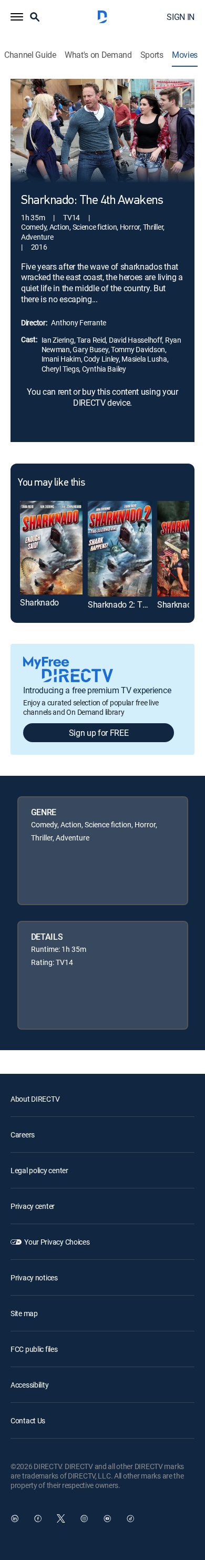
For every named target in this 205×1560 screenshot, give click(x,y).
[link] (51, 547)
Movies (185, 54)
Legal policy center (39, 1170)
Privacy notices (34, 1277)
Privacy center (33, 1206)
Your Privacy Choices (56, 1242)
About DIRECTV (35, 1099)
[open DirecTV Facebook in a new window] (38, 1518)
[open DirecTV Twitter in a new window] (61, 1518)
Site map (24, 1313)
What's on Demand (98, 54)
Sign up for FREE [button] (99, 732)
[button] (17, 17)
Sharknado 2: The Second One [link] (142, 604)
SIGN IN (180, 17)
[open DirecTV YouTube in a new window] (107, 1518)
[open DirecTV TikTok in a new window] (130, 1518)
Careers (23, 1135)
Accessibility (29, 1385)
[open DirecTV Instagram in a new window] (84, 1518)
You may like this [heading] (51, 483)
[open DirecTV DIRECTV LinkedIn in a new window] (15, 1518)
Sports (151, 54)
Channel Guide (30, 54)
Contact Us (28, 1420)
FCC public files (34, 1349)
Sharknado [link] (39, 602)
